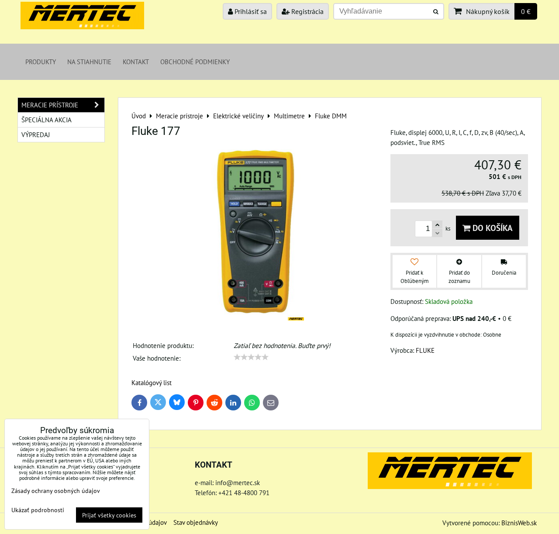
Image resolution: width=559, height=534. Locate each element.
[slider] (251, 357)
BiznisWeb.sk (519, 522)
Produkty (40, 61)
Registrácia (307, 11)
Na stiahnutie (89, 61)
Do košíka (491, 227)
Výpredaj (35, 134)
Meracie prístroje (49, 104)
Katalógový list (151, 382)
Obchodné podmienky (195, 61)
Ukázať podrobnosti (37, 509)
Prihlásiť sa (250, 11)
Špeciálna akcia (46, 119)
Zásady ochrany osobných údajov (55, 490)
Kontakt (136, 61)
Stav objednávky (195, 522)
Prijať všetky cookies (109, 515)
